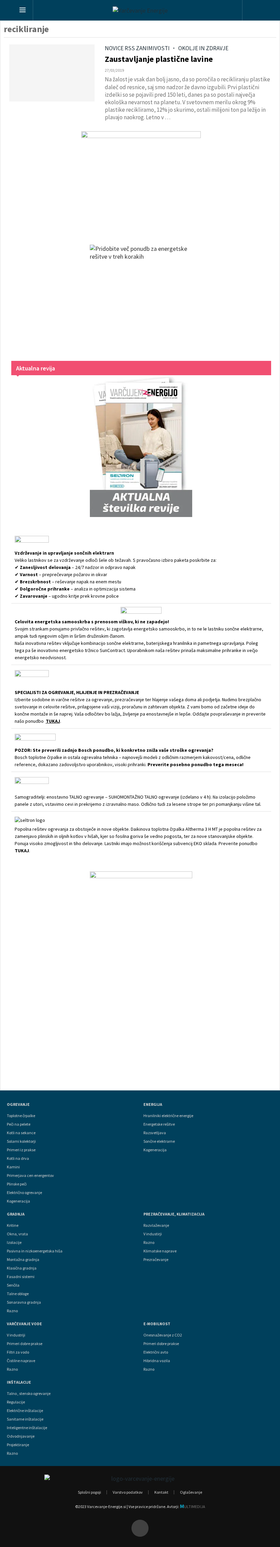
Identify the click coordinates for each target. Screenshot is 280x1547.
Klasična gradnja (22, 1268)
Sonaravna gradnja (24, 1302)
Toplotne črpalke (21, 1116)
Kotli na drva (18, 1158)
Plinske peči (17, 1184)
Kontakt (161, 1492)
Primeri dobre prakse (24, 1344)
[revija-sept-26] (141, 446)
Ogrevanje (18, 1104)
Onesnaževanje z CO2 (162, 1335)
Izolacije (14, 1242)
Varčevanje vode (24, 1324)
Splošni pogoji (89, 1492)
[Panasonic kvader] (141, 181)
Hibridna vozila (156, 1361)
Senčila (13, 1285)
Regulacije (16, 1402)
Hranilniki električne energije (168, 1116)
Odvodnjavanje (20, 1436)
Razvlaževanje (156, 1225)
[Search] (255, 11)
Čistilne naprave (21, 1361)
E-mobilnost (156, 1324)
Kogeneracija (18, 1201)
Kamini (13, 1167)
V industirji (152, 1234)
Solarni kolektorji (21, 1141)
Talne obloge (18, 1294)
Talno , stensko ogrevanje (29, 1394)
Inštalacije (19, 1382)
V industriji (16, 1335)
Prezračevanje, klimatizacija (174, 1214)
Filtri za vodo (18, 1352)
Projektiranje (18, 1445)
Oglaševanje (191, 1492)
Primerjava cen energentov (30, 1175)
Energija (152, 1104)
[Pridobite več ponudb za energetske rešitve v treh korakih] (141, 296)
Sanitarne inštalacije (25, 1419)
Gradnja (16, 1214)
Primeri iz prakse (21, 1150)
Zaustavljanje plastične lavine (159, 59)
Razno (12, 1311)
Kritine (12, 1225)
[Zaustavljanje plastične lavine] (52, 72)
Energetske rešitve (159, 1124)
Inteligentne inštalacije (27, 1428)
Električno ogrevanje (24, 1193)
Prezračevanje (155, 1260)
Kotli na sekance (21, 1133)
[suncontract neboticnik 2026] (141, 973)
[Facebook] (140, 1528)
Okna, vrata (17, 1234)
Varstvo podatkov (128, 1492)
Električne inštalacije (25, 1411)
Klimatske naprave (160, 1251)
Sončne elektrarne (159, 1141)
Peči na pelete (18, 1124)
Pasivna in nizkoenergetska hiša (34, 1251)
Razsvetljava (154, 1133)
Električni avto (155, 1352)
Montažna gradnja (23, 1260)
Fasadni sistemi (20, 1277)
